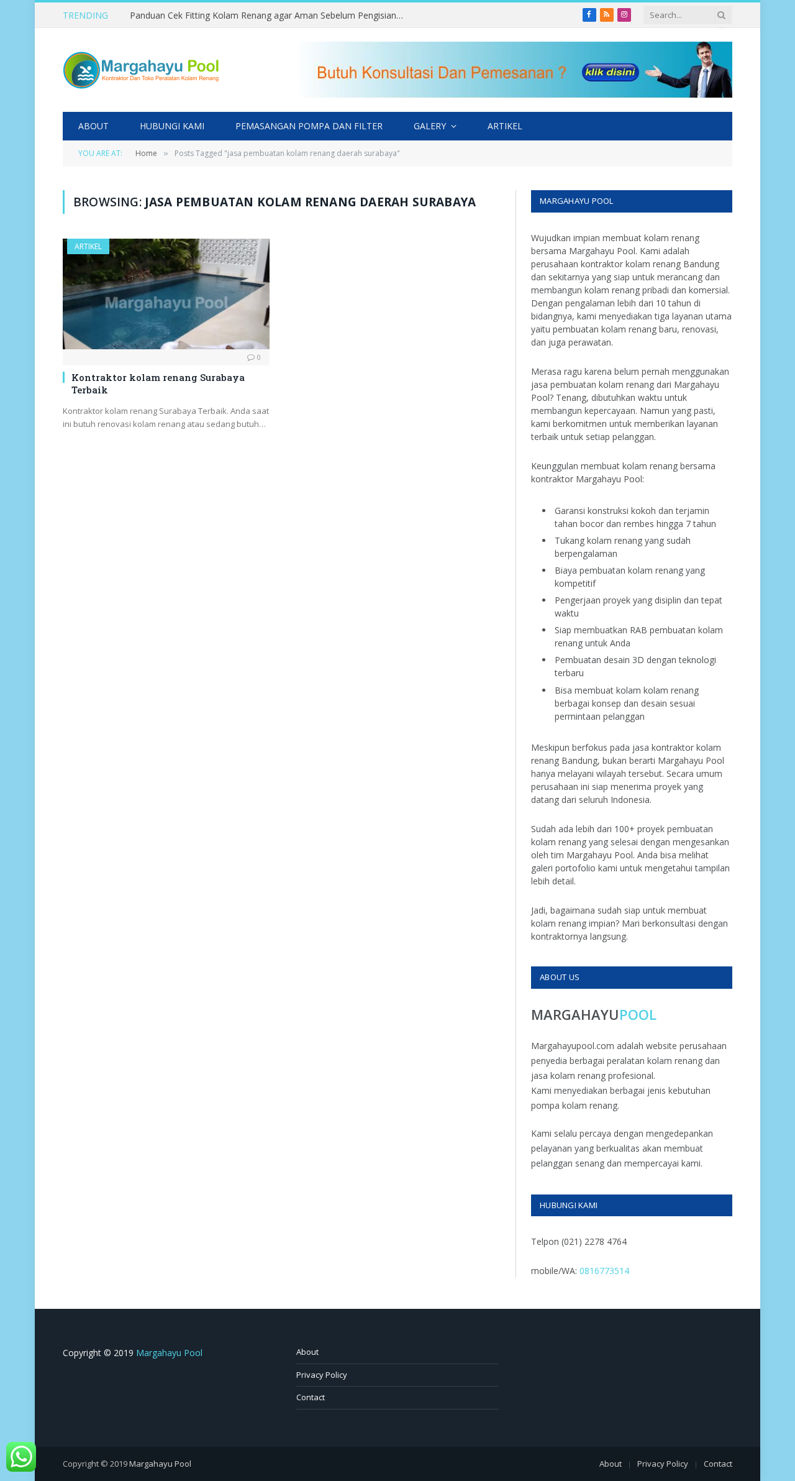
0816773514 (604, 1271)
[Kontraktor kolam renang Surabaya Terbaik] (166, 294)
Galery (430, 126)
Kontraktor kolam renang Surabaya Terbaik (158, 383)
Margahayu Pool (169, 1353)
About (93, 126)
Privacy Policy (321, 1374)
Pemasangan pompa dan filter (309, 126)
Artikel (505, 126)
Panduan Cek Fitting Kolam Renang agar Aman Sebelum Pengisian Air (269, 15)
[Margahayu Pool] (141, 70)
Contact (310, 1397)
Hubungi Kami (172, 126)
